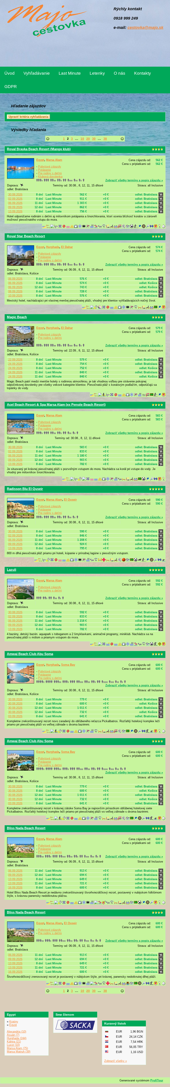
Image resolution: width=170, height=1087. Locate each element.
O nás (119, 73)
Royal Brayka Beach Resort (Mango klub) (39, 149)
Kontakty (142, 73)
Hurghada (52, 247)
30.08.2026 (15, 194)
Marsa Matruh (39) (18, 1051)
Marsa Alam (54, 160)
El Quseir (70, 499)
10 (82, 138)
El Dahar (67, 247)
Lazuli (11, 569)
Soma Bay (68, 664)
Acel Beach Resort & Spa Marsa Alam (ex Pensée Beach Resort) (56, 404)
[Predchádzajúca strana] (48, 138)
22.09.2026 (15, 359)
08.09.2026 (15, 291)
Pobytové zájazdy (49, 166)
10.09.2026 (15, 295)
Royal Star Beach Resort (26, 236)
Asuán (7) (13, 1035)
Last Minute (70, 73)
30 (94, 138)
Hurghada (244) (16, 1038)
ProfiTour (156, 1080)
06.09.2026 (15, 203)
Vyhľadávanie (36, 73)
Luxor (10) (13, 1045)
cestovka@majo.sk (145, 27)
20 (88, 138)
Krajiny (13, 1021)
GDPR (10, 86)
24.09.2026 (15, 364)
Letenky (97, 73)
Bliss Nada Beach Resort (26, 828)
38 (105, 138)
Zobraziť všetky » (115, 1061)
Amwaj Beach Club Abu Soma (30, 654)
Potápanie (44, 170)
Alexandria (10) (16, 1031)
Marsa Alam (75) (17, 1048)
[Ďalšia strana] (122, 138)
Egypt (40, 160)
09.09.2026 (15, 207)
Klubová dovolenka (50, 176)
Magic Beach (17, 317)
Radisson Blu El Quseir (25, 489)
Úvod (9, 73)
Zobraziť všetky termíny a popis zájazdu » (134, 180)
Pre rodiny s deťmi (50, 173)
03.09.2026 (15, 716)
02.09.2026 (15, 198)
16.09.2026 (15, 887)
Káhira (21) (14, 1041)
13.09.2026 (15, 211)
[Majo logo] (45, 21)
